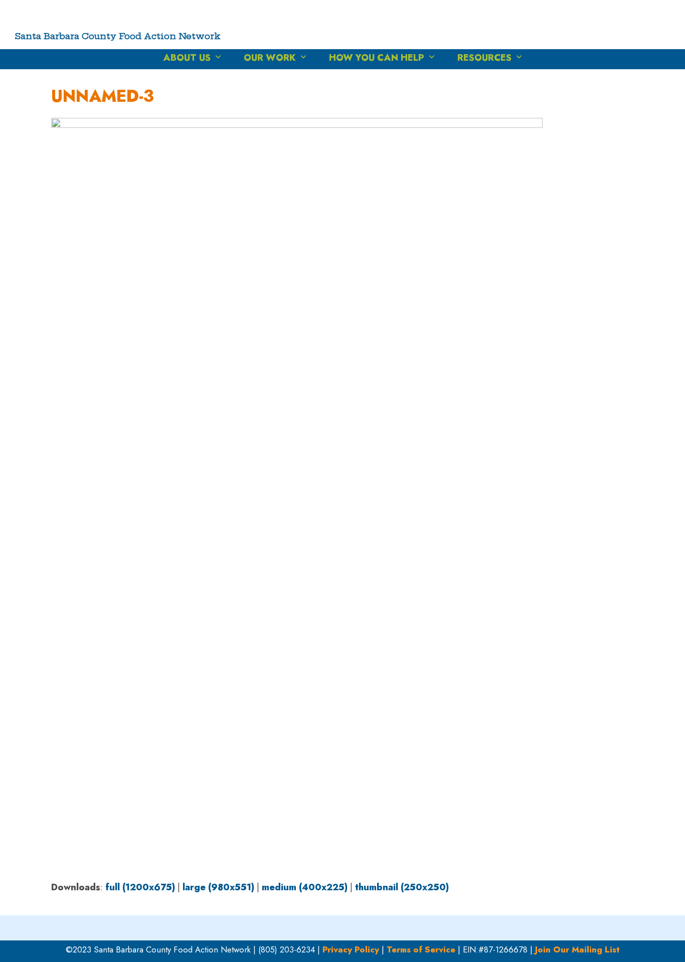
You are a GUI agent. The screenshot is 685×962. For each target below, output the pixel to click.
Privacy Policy (350, 949)
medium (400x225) (305, 887)
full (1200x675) (140, 887)
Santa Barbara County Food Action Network (118, 36)
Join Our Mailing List (577, 949)
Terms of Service (421, 949)
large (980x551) (218, 887)
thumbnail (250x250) (402, 887)
